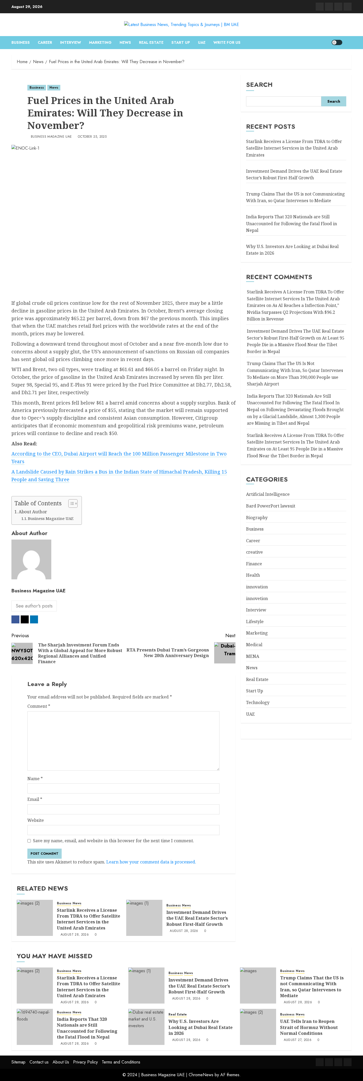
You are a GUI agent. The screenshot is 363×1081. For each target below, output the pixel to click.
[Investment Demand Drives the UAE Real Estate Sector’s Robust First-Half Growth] (144, 918)
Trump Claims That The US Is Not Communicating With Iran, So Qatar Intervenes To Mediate (295, 370)
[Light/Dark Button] (337, 42)
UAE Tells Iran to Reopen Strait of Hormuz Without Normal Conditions (309, 1027)
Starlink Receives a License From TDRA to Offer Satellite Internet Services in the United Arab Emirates (88, 919)
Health (253, 575)
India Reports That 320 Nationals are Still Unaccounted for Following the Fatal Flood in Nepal (291, 223)
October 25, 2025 (92, 137)
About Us (61, 1062)
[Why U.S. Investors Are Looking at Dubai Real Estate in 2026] (146, 1027)
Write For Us (226, 42)
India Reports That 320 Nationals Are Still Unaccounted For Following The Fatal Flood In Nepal (293, 403)
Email (34, 799)
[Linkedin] (320, 7)
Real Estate (151, 42)
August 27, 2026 (297, 1040)
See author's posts (34, 605)
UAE (201, 42)
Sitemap (18, 1062)
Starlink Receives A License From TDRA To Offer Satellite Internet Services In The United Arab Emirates (295, 298)
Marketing (100, 42)
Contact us (39, 1062)
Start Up (180, 42)
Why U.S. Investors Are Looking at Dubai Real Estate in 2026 (200, 1027)
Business (20, 42)
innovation (257, 587)
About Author (33, 512)
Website (35, 820)
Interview (70, 42)
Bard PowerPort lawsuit (270, 506)
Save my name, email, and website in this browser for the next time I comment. (113, 841)
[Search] (348, 42)
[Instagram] (338, 7)
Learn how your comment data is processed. (151, 862)
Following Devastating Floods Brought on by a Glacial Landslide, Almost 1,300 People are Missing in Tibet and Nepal (295, 416)
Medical (254, 645)
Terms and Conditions (121, 1062)
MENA (252, 656)
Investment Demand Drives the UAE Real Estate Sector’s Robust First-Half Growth (197, 918)
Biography (257, 517)
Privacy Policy (85, 1062)
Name (35, 779)
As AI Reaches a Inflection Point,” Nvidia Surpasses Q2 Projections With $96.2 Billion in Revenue (293, 312)
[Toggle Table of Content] (70, 503)
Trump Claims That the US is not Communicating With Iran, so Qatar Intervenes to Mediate (295, 197)
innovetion (257, 598)
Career (45, 42)
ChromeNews (201, 1075)
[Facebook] (348, 7)
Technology (257, 702)
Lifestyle (255, 621)
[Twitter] (329, 7)
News (125, 42)
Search (259, 84)
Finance (254, 564)
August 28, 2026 (75, 935)
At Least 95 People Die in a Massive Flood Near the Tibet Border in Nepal (295, 344)
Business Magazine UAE (51, 137)
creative (254, 552)
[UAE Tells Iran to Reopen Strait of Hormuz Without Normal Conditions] (258, 1027)
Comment (38, 706)
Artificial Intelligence (268, 494)
